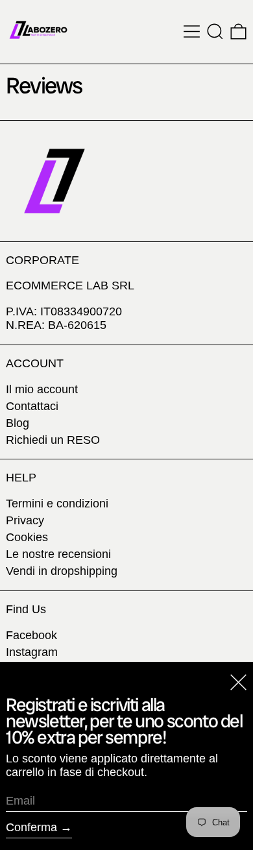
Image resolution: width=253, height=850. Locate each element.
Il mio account (42, 389)
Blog (17, 423)
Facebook (31, 635)
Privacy (25, 520)
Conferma (31, 827)
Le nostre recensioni (58, 554)
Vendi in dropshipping (61, 571)
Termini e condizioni (57, 503)
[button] (215, 31)
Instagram (32, 652)
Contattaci (32, 406)
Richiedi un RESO (53, 439)
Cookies (27, 537)
